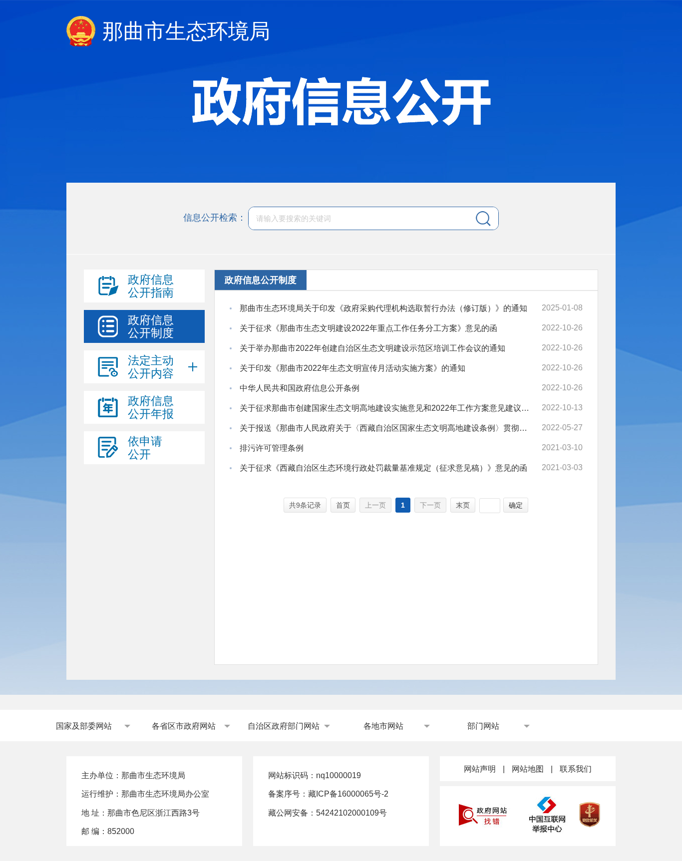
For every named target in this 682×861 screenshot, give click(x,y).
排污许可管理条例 (272, 448)
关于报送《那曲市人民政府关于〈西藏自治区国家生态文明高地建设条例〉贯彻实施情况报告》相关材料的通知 (386, 428)
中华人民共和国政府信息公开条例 (299, 388)
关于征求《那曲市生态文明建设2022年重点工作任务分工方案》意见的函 (368, 328)
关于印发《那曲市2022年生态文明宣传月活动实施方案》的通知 (352, 368)
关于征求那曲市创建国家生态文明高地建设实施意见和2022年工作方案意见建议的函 (386, 408)
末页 (463, 505)
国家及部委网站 (84, 726)
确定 (516, 505)
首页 (343, 505)
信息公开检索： (214, 218)
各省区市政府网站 (184, 726)
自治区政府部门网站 (284, 726)
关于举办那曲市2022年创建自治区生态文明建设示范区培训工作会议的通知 (372, 348)
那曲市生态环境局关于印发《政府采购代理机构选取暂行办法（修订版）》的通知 (383, 308)
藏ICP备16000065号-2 (348, 794)
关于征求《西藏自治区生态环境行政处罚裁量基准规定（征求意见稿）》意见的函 (383, 468)
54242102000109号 (351, 813)
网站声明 (480, 769)
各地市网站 (383, 726)
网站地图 (528, 769)
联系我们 (576, 769)
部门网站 (483, 726)
